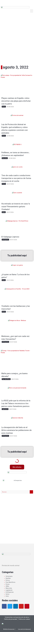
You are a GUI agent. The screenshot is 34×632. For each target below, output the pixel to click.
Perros (8, 580)
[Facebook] (4, 606)
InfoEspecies (10, 592)
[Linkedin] (15, 606)
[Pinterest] (27, 606)
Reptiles (8, 578)
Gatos (7, 594)
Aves (7, 596)
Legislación (9, 590)
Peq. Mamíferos (10, 582)
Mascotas (9, 588)
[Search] (31, 492)
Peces (8, 584)
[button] (31, 11)
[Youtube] (21, 606)
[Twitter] (10, 606)
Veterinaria (9, 576)
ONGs (7, 586)
